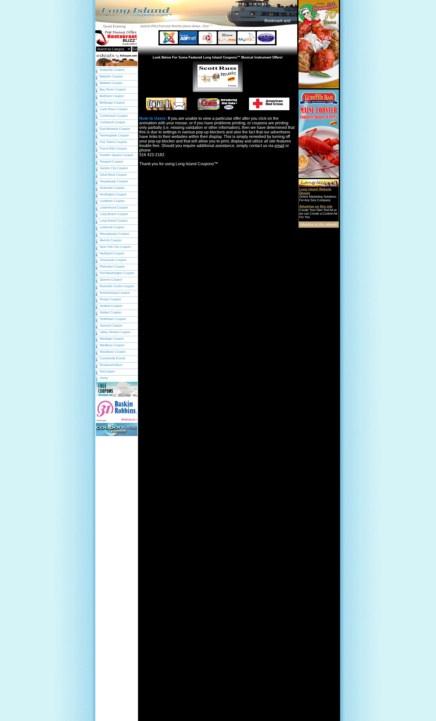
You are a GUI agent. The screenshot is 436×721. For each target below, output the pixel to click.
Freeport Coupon (111, 161)
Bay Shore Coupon (113, 89)
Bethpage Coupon (112, 102)
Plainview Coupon (112, 266)
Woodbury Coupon (113, 352)
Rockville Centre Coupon (117, 286)
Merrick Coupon (111, 240)
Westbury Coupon (112, 345)
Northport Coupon (112, 253)
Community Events (112, 358)
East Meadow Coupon (115, 129)
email (279, 145)
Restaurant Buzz (111, 365)
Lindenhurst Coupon (114, 207)
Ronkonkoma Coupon (115, 293)
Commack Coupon (112, 122)
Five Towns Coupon (113, 142)
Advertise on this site (315, 206)
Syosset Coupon (111, 325)
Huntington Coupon (113, 194)
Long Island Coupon (114, 220)
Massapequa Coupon (114, 234)
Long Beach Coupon (114, 214)
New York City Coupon (115, 247)
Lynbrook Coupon (112, 227)
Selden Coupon (110, 312)
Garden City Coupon (114, 168)
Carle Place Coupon (114, 109)
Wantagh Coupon (112, 338)
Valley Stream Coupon (115, 332)
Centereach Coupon (114, 116)
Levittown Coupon (112, 201)
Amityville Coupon (112, 70)
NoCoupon (107, 371)
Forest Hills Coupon (113, 148)
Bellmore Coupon (112, 96)
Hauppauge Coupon (114, 181)
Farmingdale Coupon (114, 135)
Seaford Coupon (111, 306)
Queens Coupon (111, 279)
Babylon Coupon (111, 76)
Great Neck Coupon (113, 175)
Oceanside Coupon (113, 260)
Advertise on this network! (319, 224)
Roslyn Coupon (110, 299)
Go (135, 48)
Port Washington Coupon (117, 273)
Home (104, 378)
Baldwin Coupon (111, 83)
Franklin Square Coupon (116, 155)
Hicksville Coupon (112, 188)
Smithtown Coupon (113, 319)
